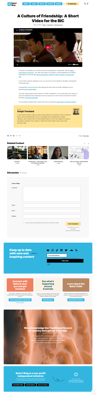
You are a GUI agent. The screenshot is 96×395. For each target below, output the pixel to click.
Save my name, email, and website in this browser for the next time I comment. (42, 222)
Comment (15, 187)
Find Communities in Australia (20, 300)
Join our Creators (43, 385)
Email (14, 210)
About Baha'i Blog (18, 385)
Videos (42, 4)
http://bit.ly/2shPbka (31, 98)
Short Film (50, 25)
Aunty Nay (17, 161)
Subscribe (65, 261)
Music (26, 4)
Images (58, 4)
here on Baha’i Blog (30, 89)
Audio (34, 4)
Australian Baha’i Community (76, 380)
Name (14, 205)
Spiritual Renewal (58, 161)
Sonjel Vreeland (58, 25)
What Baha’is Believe (76, 300)
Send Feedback (30, 385)
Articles (50, 4)
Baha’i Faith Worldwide (78, 382)
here (27, 83)
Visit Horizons (48, 300)
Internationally (20, 302)
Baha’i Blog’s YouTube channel (66, 102)
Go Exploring (72, 4)
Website (14, 216)
